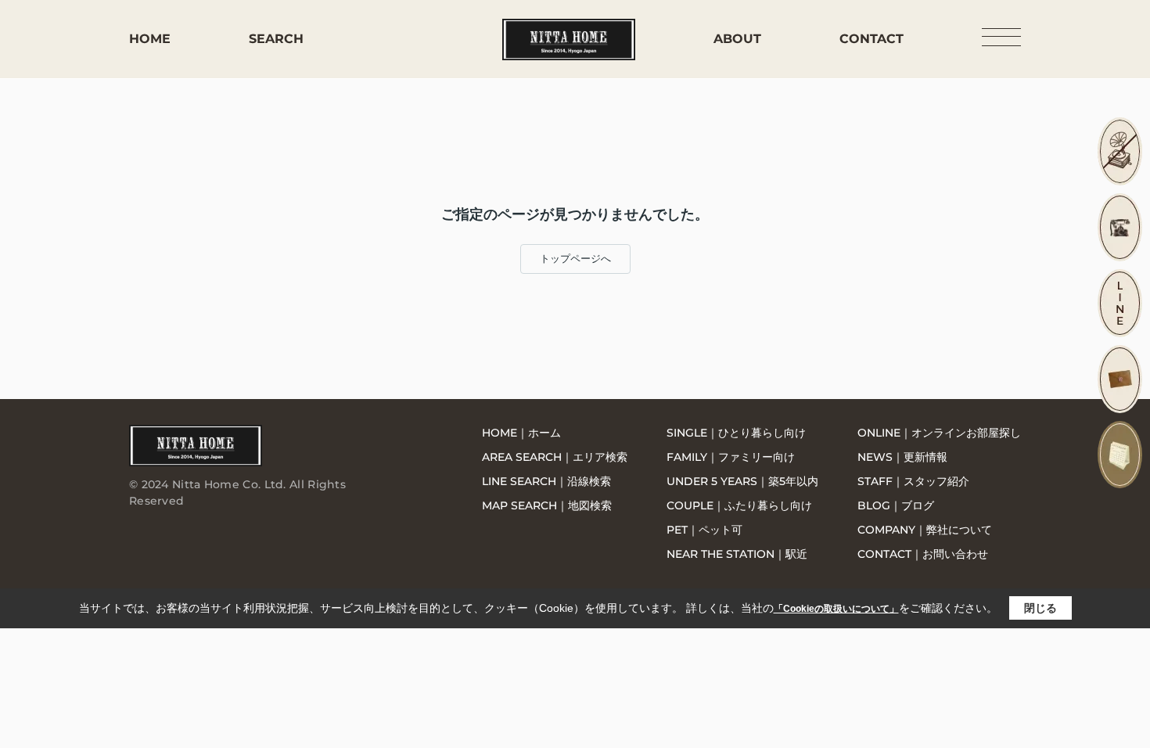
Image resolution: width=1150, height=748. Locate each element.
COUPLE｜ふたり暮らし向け (739, 505)
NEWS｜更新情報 (902, 457)
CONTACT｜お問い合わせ (922, 554)
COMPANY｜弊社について (924, 530)
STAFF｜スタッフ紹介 (913, 481)
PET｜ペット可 (704, 530)
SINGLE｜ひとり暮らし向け (736, 433)
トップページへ (575, 258)
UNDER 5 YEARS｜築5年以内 (742, 481)
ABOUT (737, 38)
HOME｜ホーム (521, 433)
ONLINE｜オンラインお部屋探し (939, 433)
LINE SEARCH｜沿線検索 (546, 481)
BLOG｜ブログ (895, 505)
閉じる (1040, 608)
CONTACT (871, 38)
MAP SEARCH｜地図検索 (547, 505)
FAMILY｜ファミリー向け (731, 457)
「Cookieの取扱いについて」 (836, 608)
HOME (150, 38)
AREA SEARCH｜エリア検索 (554, 457)
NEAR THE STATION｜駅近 (737, 554)
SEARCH (276, 38)
